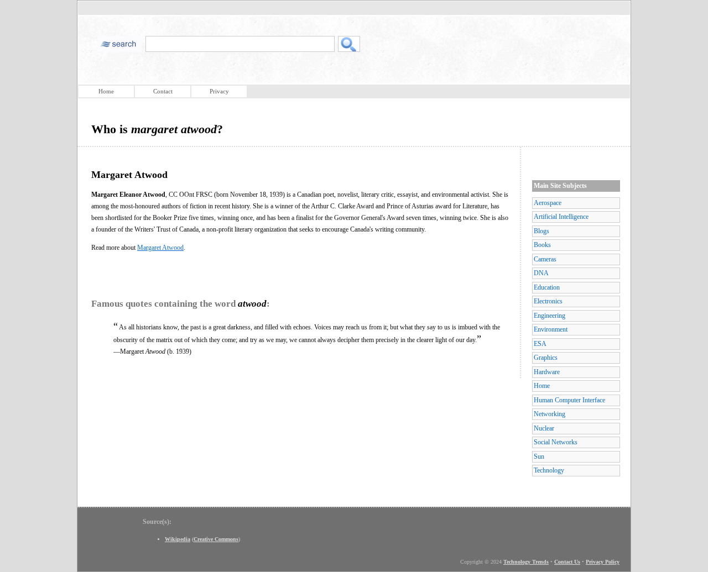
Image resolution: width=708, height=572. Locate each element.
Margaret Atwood (160, 247)
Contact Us (567, 562)
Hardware (547, 372)
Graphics (546, 357)
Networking (549, 414)
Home (106, 91)
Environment (551, 329)
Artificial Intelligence (561, 217)
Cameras (545, 259)
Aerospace (547, 203)
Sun (539, 456)
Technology (549, 470)
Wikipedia (177, 539)
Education (547, 287)
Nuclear (544, 428)
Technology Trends (526, 562)
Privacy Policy (603, 562)
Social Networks (555, 442)
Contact (163, 91)
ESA (540, 344)
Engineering (549, 315)
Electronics (548, 301)
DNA (541, 273)
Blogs (541, 231)
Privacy (219, 91)
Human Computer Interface (569, 400)
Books (542, 245)
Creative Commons (216, 539)
